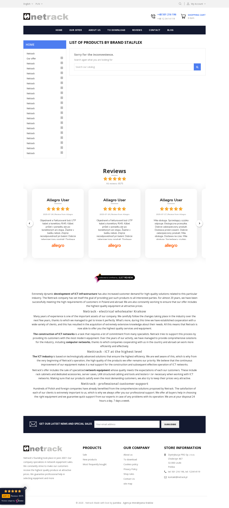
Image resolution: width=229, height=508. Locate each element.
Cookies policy (131, 464)
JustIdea (117, 502)
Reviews (137, 30)
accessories (74, 374)
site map (128, 483)
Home (59, 30)
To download (116, 30)
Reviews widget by (8, 501)
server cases (89, 374)
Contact (154, 30)
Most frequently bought (95, 464)
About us (94, 30)
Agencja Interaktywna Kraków (138, 502)
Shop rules (129, 473)
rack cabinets (43, 374)
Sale (85, 454)
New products (90, 459)
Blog (170, 30)
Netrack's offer (40, 370)
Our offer (75, 30)
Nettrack (52, 298)
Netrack (31, 53)
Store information (182, 447)
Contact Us (129, 478)
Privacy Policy (130, 469)
